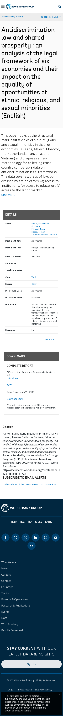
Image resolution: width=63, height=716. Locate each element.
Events (5, 612)
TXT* (9, 385)
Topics (5, 593)
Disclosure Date (13, 290)
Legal (11, 689)
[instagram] (46, 537)
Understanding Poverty (12, 16)
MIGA (38, 522)
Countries (7, 587)
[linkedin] (36, 537)
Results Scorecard (12, 630)
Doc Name (10, 304)
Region (8, 284)
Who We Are (8, 562)
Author (8, 223)
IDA (22, 522)
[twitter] (25, 537)
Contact (6, 581)
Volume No (10, 263)
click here (26, 710)
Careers (6, 574)
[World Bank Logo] (20, 6)
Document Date (13, 240)
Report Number (13, 256)
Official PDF (13, 378)
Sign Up (31, 664)
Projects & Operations (14, 599)
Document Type (13, 247)
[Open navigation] (3, 6)
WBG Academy (10, 624)
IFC (30, 522)
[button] (60, 7)
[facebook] (5, 537)
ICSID (48, 522)
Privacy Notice (24, 689)
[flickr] (31, 546)
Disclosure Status (14, 297)
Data (4, 618)
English (55, 17)
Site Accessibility (43, 689)
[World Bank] (31, 508)
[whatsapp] (15, 537)
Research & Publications (15, 605)
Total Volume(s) (13, 270)
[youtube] (56, 537)
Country (9, 277)
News (4, 568)
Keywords (10, 330)
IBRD (14, 522)
